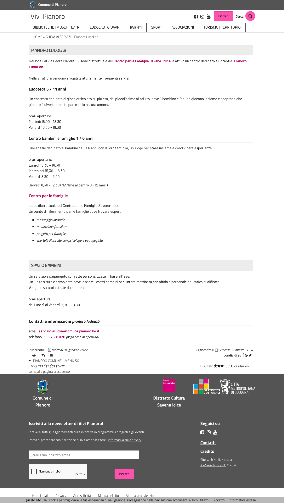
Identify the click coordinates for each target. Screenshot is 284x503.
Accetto (218, 500)
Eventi (136, 27)
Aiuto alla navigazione (141, 495)
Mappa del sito (108, 495)
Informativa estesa (242, 500)
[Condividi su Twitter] (250, 355)
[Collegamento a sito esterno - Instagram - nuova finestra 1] (209, 432)
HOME (37, 36)
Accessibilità (82, 495)
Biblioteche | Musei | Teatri (56, 27)
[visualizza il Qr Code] (53, 355)
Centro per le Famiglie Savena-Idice (142, 61)
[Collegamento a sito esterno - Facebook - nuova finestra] (196, 16)
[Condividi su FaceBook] (243, 355)
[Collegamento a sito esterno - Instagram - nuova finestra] (202, 16)
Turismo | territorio (222, 27)
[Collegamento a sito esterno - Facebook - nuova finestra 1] (202, 432)
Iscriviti (223, 16)
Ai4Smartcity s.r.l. (213, 465)
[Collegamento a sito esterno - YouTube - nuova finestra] (209, 16)
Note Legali (40, 495)
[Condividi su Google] (246, 355)
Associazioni (183, 27)
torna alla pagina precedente (49, 371)
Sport (156, 27)
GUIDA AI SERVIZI (59, 36)
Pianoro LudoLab (86, 36)
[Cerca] (250, 16)
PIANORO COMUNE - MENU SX (56, 360)
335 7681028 (54, 337)
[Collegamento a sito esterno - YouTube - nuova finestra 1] (215, 432)
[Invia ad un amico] (44, 355)
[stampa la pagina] (35, 355)
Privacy (60, 495)
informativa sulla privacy (124, 439)
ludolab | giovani (105, 27)
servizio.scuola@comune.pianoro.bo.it (69, 331)
